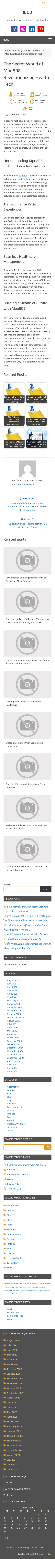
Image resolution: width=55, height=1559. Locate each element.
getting (10, 1287)
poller (17, 1290)
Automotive (13, 1086)
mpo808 (23, 175)
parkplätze (7, 1290)
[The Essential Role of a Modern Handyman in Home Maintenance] (27, 643)
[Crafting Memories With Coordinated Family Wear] (27, 725)
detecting (35, 1284)
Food (9, 1117)
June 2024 (12, 1068)
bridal (25, 1284)
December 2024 (15, 1047)
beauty (10, 1090)
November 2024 (15, 1051)
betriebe (19, 1284)
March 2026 (13, 997)
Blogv (10, 1100)
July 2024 (11, 1064)
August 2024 (13, 1061)
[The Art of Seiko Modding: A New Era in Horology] (27, 766)
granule (15, 1287)
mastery (42, 1287)
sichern (33, 1290)
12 (18, 1521)
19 (18, 1524)
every (40, 1284)
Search (7, 884)
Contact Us (12, 1169)
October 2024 (14, 1054)
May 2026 (12, 990)
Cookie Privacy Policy (17, 1174)
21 (32, 1524)
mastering (35, 1287)
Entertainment (14, 1107)
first (48, 1284)
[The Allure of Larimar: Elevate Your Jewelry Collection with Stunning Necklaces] (27, 601)
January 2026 (13, 1004)
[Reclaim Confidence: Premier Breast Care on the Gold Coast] (27, 808)
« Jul (6, 1538)
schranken (27, 1290)
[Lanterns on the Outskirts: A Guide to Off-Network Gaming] (27, 849)
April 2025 (12, 1034)
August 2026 (13, 980)
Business (11, 1103)
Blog (17, 50)
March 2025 (13, 1037)
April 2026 (12, 993)
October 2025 (14, 1014)
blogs (10, 1097)
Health (10, 1120)
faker (45, 1284)
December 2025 (15, 1007)
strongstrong (41, 1290)
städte (48, 1290)
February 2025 (14, 1041)
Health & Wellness (16, 1124)
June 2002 (12, 1071)
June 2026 (12, 987)
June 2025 (12, 1027)
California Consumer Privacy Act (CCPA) (26, 1165)
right (21, 1290)
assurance (7, 1284)
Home (8, 50)
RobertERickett (20, 95)
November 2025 (15, 1010)
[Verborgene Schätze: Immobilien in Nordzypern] (27, 684)
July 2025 (11, 1024)
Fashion (11, 1110)
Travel (10, 1130)
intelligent (22, 1287)
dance (29, 1284)
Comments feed (15, 1315)
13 (25, 1521)
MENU (6, 39)
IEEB (27, 12)
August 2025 (13, 1020)
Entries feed (13, 1312)
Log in (10, 1309)
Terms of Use (14, 1188)
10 (5, 1521)
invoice (29, 1287)
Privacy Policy (13, 1184)
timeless (6, 1294)
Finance (11, 1113)
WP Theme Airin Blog (42, 1554)
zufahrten (16, 1294)
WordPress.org (14, 1319)
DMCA (10, 1179)
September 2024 (15, 1058)
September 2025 (15, 1017)
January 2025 (13, 1044)
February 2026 (14, 1000)
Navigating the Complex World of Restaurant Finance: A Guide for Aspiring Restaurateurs (27, 506)
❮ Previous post (27, 498)
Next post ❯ (27, 519)
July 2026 (11, 983)
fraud (5, 1287)
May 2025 (12, 1031)
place (13, 1290)
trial (11, 1294)
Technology (12, 1127)
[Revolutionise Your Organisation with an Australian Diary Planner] (27, 560)
